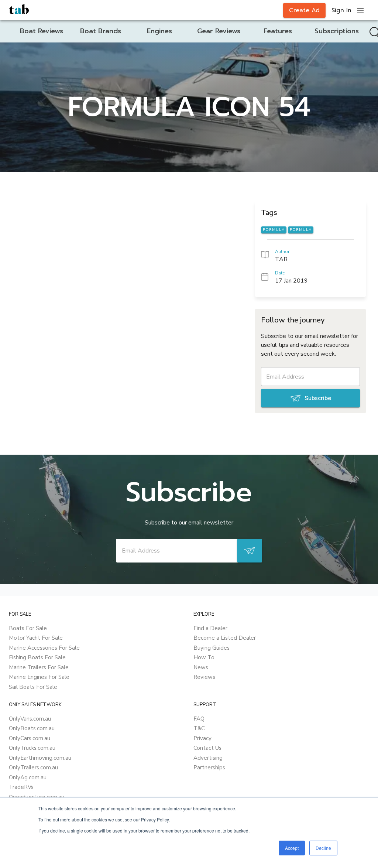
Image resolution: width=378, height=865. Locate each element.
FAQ (199, 718)
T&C (199, 728)
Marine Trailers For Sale (39, 667)
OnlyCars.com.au (29, 738)
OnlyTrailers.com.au (33, 767)
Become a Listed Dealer (224, 638)
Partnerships (209, 767)
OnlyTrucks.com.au (32, 748)
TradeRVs (21, 787)
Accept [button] (292, 848)
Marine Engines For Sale (39, 677)
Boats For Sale (28, 628)
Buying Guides (211, 648)
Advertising (208, 758)
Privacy (202, 738)
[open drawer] (360, 10)
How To (203, 657)
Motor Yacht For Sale (36, 638)
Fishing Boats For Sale (37, 657)
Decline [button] (323, 848)
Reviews (204, 677)
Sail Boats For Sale (33, 687)
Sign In (341, 10)
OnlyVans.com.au (30, 718)
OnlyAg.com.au (28, 777)
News (200, 667)
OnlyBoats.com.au (32, 728)
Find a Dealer (210, 628)
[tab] (41, 31)
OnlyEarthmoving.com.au (40, 758)
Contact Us (207, 748)
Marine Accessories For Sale (44, 648)
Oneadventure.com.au (36, 797)
